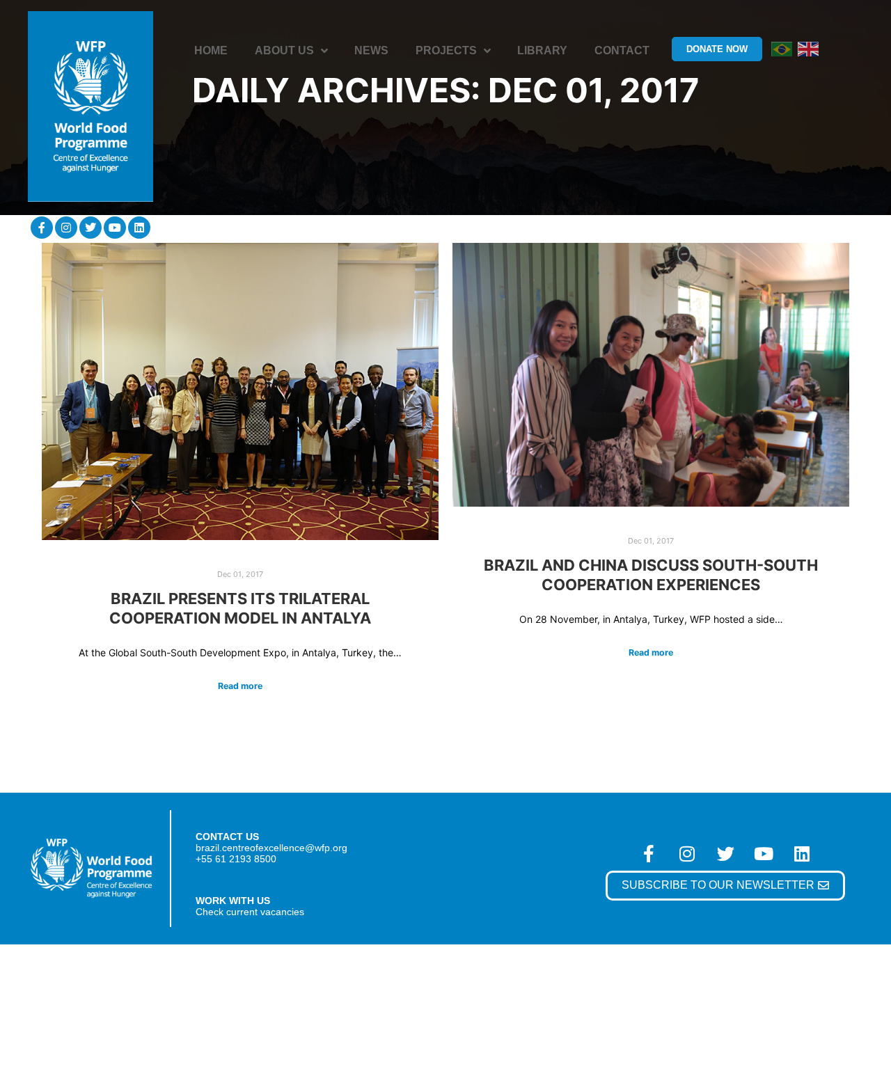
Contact (621, 50)
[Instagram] (66, 227)
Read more (240, 686)
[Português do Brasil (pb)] (781, 48)
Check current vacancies (250, 911)
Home (211, 50)
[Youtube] (115, 227)
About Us (284, 50)
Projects (446, 50)
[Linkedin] (139, 227)
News (371, 50)
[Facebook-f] (42, 227)
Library (542, 50)
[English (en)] (808, 48)
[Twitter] (90, 227)
